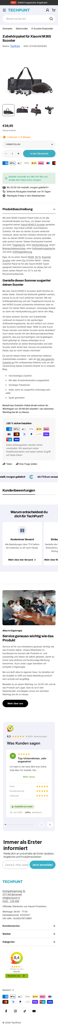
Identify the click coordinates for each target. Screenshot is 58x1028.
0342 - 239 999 (10, 901)
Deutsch (6, 990)
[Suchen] (51, 19)
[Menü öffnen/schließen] (4, 10)
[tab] (18, 491)
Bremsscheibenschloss (13, 248)
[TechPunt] (12, 881)
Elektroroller (22, 28)
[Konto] (47, 10)
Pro (24, 260)
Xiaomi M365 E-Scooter (33, 224)
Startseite (7, 28)
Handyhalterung (40, 245)
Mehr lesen (29, 776)
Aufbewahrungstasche (43, 248)
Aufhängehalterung (22, 251)
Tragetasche (18, 245)
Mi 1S (38, 257)
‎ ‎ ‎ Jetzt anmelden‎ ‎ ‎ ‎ (42, 864)
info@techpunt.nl (11, 897)
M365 (31, 257)
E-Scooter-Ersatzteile (42, 28)
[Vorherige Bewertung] (41, 824)
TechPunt (15, 46)
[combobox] (29, 18)
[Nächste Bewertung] (50, 824)
